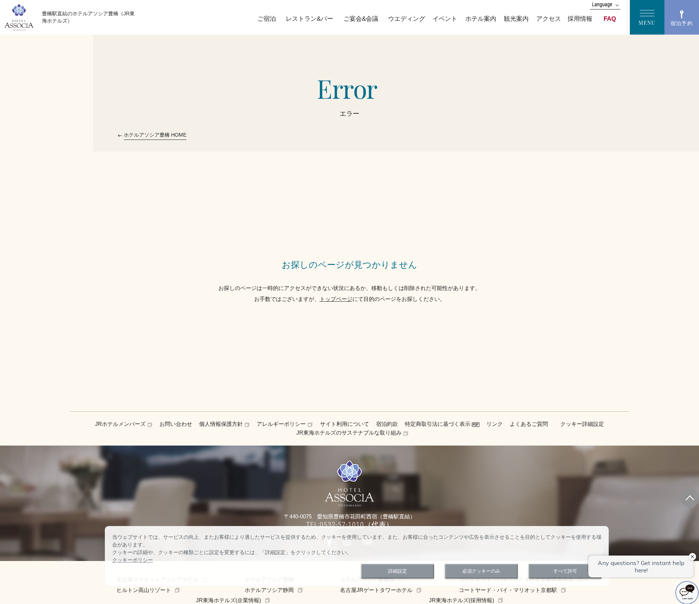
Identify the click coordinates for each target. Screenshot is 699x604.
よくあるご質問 (529, 424)
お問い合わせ (175, 424)
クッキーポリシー (132, 560)
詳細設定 (397, 571)
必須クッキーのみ (481, 571)
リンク (494, 424)
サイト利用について (344, 424)
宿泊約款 (387, 424)
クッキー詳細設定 (582, 424)
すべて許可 (565, 571)
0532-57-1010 (342, 524)
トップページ (336, 299)
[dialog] (357, 556)
